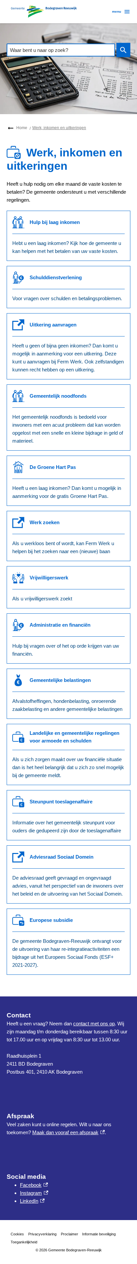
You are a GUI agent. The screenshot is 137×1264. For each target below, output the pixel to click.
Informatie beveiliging (99, 1234)
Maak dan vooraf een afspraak (68, 1132)
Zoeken (123, 50)
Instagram (34, 1193)
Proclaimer (69, 1234)
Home (21, 127)
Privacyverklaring (42, 1234)
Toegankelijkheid (24, 1242)
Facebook (34, 1185)
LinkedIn (32, 1201)
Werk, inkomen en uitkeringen (59, 127)
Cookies (17, 1234)
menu (116, 11)
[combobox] (60, 50)
